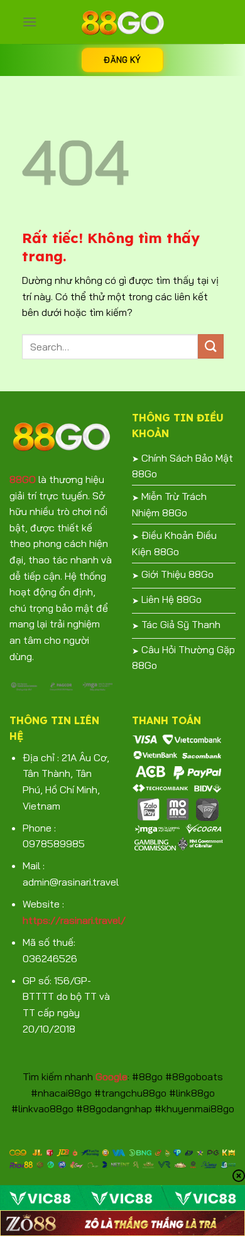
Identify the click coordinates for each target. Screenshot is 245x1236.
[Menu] (29, 21)
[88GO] (122, 22)
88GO (22, 479)
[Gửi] (210, 346)
